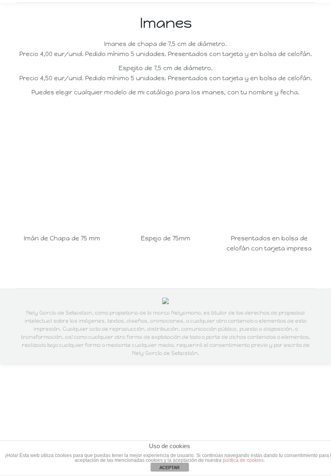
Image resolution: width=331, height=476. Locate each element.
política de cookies (243, 460)
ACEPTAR (169, 467)
